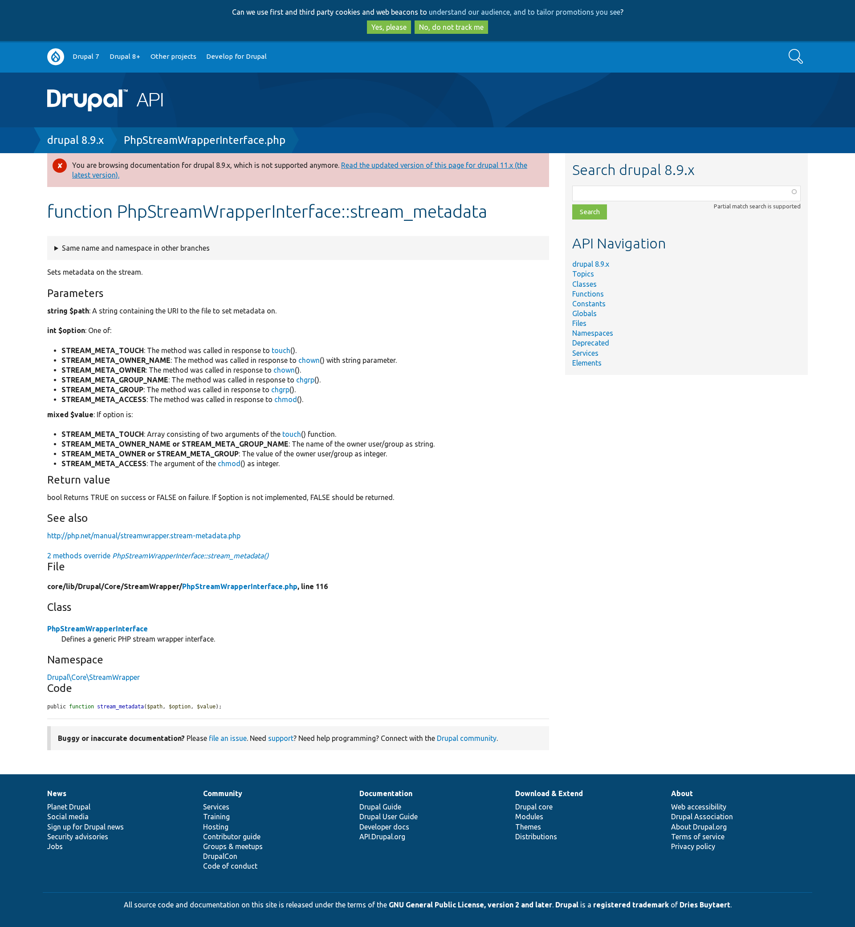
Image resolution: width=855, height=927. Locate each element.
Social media (68, 817)
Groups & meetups (233, 846)
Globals (584, 313)
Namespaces (592, 333)
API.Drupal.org (382, 837)
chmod (285, 399)
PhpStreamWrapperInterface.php (204, 140)
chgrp (305, 380)
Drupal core (534, 807)
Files (579, 323)
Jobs (55, 846)
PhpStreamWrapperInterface (97, 629)
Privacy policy (693, 846)
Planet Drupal (68, 807)
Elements (587, 363)
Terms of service (698, 837)
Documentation (385, 793)
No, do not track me (451, 27)
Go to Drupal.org (55, 56)
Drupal (566, 905)
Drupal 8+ (125, 56)
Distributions (536, 837)
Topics (583, 274)
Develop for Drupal (236, 56)
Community (222, 793)
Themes (528, 827)
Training (216, 817)
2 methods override (158, 556)
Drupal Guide (380, 807)
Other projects (173, 56)
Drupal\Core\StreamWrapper (93, 677)
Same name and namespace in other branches (136, 248)
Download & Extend (549, 793)
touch (281, 350)
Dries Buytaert (705, 905)
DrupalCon (220, 856)
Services (585, 353)
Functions (588, 294)
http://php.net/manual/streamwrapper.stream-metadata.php (143, 536)
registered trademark (631, 905)
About (682, 793)
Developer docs (384, 827)
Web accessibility (698, 807)
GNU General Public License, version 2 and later (470, 905)
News (56, 793)
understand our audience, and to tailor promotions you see (524, 12)
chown (309, 360)
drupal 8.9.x (75, 140)
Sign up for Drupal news (85, 827)
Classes (584, 284)
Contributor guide (232, 837)
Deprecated (590, 343)
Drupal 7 (86, 56)
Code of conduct (230, 866)
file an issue (228, 738)
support (280, 738)
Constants (589, 304)
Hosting (215, 827)
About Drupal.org (699, 827)
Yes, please (389, 27)
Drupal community (467, 738)
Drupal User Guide (388, 817)
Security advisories (77, 837)
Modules (529, 817)
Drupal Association (702, 817)
